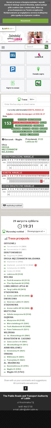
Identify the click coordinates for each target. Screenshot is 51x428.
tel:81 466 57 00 (25, 407)
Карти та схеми (12, 88)
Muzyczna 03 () (16, 320)
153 (7, 123)
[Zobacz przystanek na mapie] (5, 246)
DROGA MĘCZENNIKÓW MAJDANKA (26, 122)
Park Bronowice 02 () (18, 280)
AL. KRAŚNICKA (33, 134)
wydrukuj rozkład (14, 205)
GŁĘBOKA (35, 128)
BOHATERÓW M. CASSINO (22, 131)
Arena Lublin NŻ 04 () (18, 308)
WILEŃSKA (43, 128)
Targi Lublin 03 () (16, 289)
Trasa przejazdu (18, 238)
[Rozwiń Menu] (3, 47)
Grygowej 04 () (15, 255)
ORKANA (23, 134)
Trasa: (24, 99)
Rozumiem (25, 21)
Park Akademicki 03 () (18, 326)
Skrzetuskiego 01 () (17, 345)
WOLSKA (43, 122)
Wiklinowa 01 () (15, 357)
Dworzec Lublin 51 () (18, 302)
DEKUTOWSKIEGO (34, 119)
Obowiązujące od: (35, 231)
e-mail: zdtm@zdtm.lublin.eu (25, 409)
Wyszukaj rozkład (15, 231)
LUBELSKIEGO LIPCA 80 (23, 125)
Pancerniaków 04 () (16, 246)
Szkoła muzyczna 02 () (19, 314)
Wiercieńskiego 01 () (18, 323)
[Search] (46, 47)
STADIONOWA (38, 125)
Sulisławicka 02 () (16, 268)
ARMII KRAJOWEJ (39, 131)
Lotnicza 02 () (15, 274)
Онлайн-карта (38, 74)
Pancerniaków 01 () (16, 249)
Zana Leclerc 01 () (17, 342)
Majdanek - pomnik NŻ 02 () (20, 265)
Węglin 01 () (14, 369)
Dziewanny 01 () (16, 351)
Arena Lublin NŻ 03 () (18, 296)
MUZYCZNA (26, 128)
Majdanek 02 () (15, 262)
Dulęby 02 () (14, 271)
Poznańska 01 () (16, 360)
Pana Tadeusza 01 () (18, 329)
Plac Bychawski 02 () (18, 283)
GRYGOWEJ (22, 119)
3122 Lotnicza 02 (34, 140)
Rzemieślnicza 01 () (18, 366)
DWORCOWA (16, 128)
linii (31, 99)
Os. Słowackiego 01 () (18, 335)
